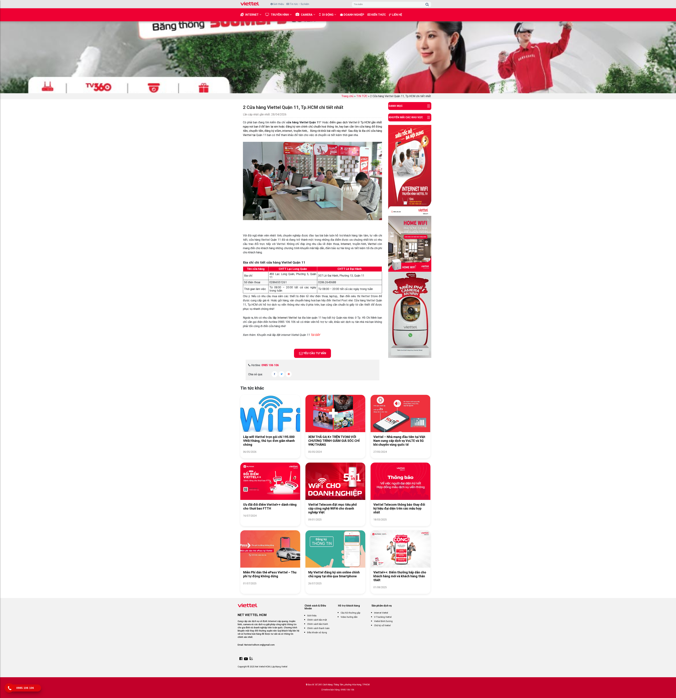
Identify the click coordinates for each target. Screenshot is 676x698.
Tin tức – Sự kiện (299, 4)
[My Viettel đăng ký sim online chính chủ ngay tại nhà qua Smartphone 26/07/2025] (335, 587)
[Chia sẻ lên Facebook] (274, 374)
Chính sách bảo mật (317, 620)
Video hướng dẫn (349, 617)
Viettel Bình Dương (383, 621)
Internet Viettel (381, 613)
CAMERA (306, 14)
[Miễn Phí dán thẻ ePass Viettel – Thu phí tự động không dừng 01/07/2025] (270, 587)
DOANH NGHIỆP (353, 14)
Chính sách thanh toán (318, 628)
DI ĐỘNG (327, 14)
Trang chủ (347, 96)
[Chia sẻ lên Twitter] (281, 374)
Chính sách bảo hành (317, 624)
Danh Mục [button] (396, 106)
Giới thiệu (278, 4)
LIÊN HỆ (396, 14)
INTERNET (252, 14)
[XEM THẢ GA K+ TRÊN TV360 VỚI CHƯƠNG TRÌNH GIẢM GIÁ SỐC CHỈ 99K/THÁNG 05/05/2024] (335, 456)
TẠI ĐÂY (315, 335)
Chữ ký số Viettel (382, 625)
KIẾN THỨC (378, 14)
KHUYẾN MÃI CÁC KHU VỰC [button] (406, 117)
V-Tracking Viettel (383, 617)
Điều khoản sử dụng (317, 632)
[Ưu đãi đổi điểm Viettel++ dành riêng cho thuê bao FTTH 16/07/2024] (270, 520)
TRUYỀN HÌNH (280, 14)
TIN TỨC (361, 96)
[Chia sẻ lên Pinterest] (289, 374)
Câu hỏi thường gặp (350, 613)
